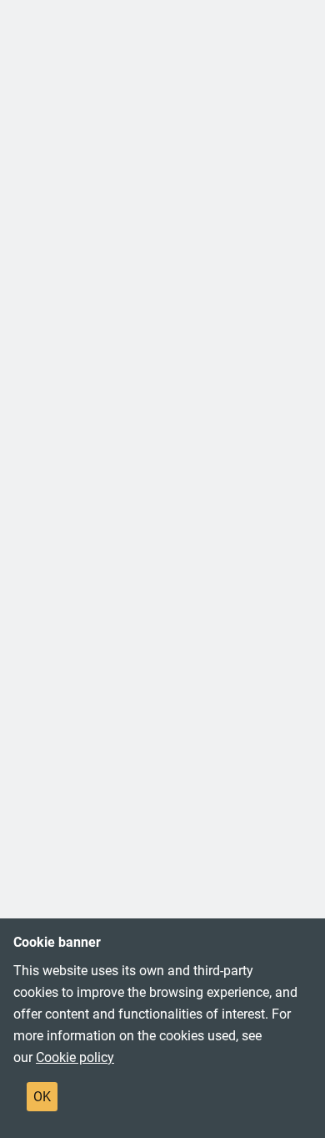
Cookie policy (75, 1057)
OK (42, 1097)
